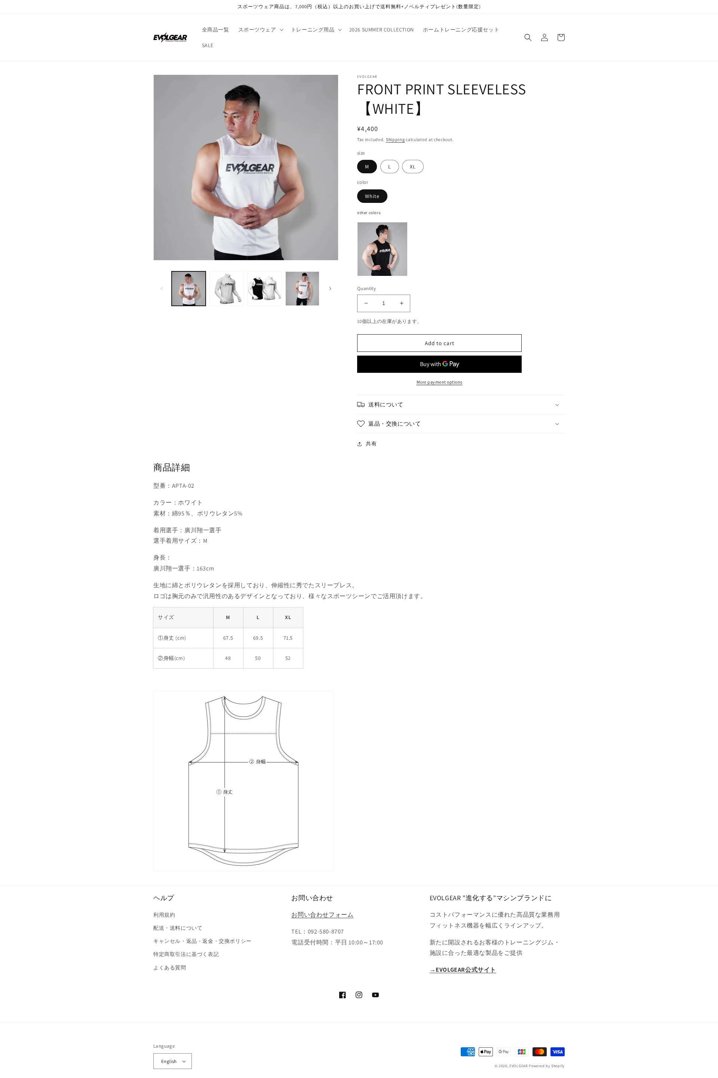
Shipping (395, 139)
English (169, 1061)
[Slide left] (161, 288)
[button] (260, 29)
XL (413, 166)
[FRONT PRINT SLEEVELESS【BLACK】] (382, 249)
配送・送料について (177, 928)
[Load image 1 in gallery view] (189, 288)
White (372, 196)
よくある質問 (169, 967)
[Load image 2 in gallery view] (226, 288)
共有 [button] (371, 443)
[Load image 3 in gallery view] (265, 288)
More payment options (440, 382)
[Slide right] (330, 288)
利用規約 (164, 914)
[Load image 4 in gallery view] (302, 288)
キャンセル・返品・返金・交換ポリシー (202, 941)
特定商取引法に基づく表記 (186, 954)
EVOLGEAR (518, 1065)
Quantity (366, 288)
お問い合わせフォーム (322, 915)
